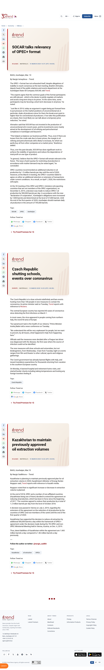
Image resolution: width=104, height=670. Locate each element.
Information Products (73, 622)
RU (99, 662)
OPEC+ (38, 552)
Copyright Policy (91, 625)
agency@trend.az (7, 641)
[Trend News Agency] (8, 617)
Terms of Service (91, 619)
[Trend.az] (9, 16)
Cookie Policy (90, 628)
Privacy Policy (90, 622)
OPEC (22, 211)
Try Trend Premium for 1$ (23, 232)
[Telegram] (22, 654)
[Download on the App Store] (80, 655)
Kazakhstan (15, 552)
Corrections (51, 631)
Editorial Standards (53, 628)
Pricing (69, 619)
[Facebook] (9, 654)
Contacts (50, 625)
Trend (47, 91)
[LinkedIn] (26, 654)
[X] (13, 654)
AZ (96, 662)
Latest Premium (33, 622)
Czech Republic (17, 382)
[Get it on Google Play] (95, 655)
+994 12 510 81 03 (7, 638)
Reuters (23, 306)
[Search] (61, 16)
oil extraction (27, 552)
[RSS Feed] (31, 654)
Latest (30, 619)
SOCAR (14, 211)
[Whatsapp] (4, 654)
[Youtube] (18, 654)
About (49, 619)
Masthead (50, 622)
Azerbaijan (31, 211)
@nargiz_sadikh (40, 544)
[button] (3, 30)
